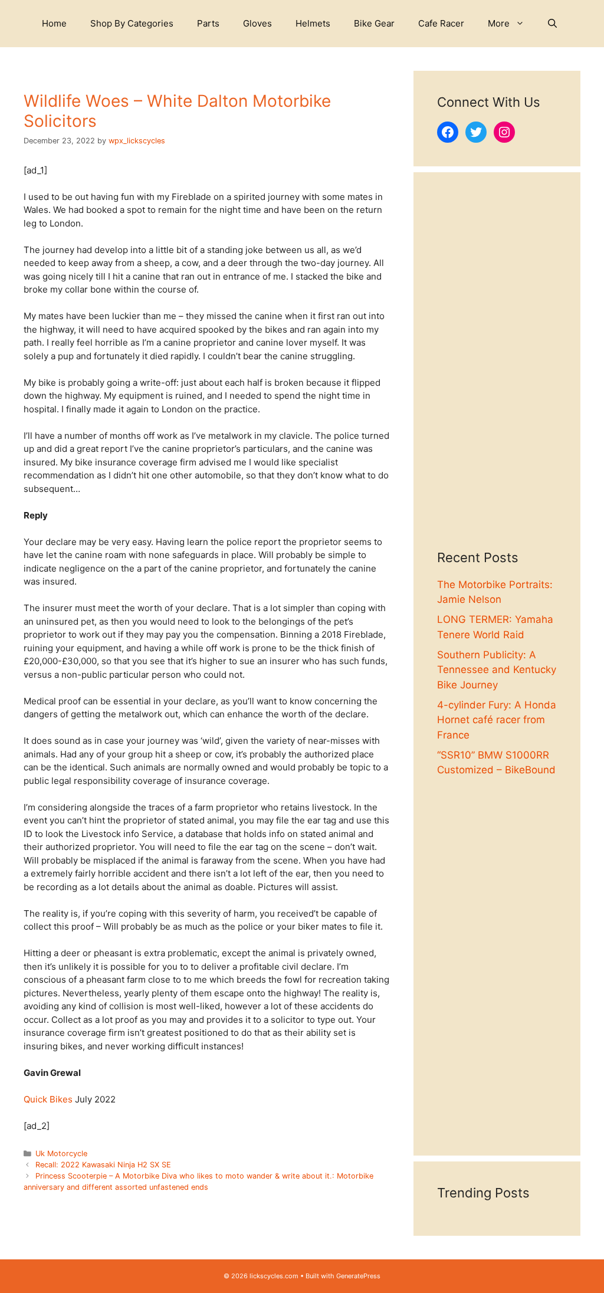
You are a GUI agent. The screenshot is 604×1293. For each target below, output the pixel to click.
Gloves (257, 23)
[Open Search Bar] (552, 23)
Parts (208, 23)
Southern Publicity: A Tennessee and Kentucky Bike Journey (496, 670)
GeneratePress (358, 1276)
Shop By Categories (131, 23)
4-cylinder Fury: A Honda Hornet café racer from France (496, 720)
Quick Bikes (48, 1099)
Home (54, 23)
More (499, 23)
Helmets (313, 23)
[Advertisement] (497, 373)
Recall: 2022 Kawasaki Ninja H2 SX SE (103, 1164)
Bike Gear (374, 23)
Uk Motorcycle (61, 1153)
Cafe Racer (441, 23)
